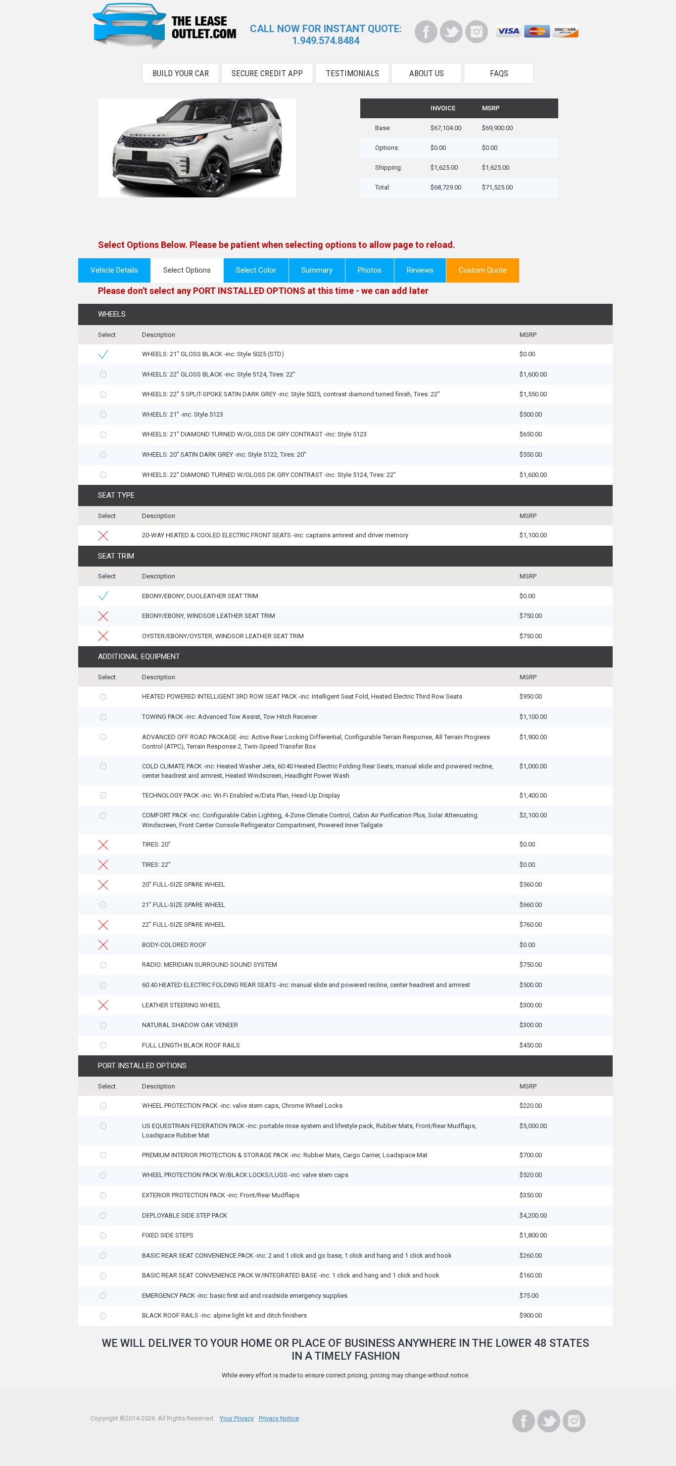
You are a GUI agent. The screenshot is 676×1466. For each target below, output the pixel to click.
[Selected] (103, 354)
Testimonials (352, 73)
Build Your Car (180, 73)
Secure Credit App (267, 73)
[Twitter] (451, 31)
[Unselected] (103, 374)
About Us (426, 73)
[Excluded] (103, 535)
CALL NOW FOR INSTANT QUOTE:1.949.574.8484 (326, 35)
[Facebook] (426, 31)
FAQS (499, 73)
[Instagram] (476, 31)
